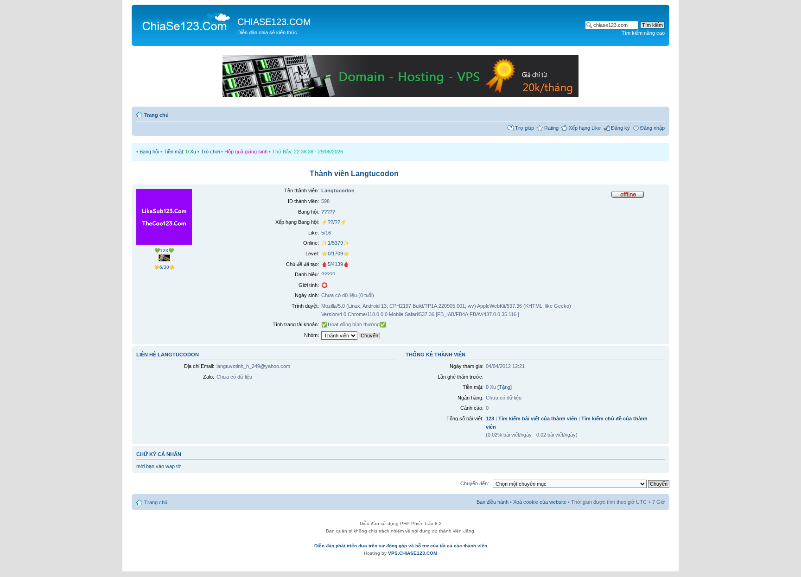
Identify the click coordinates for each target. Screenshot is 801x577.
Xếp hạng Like (585, 128)
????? (328, 212)
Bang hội (149, 151)
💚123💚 (164, 250)
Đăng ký (620, 128)
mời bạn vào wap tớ (158, 466)
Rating (551, 128)
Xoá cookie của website (539, 502)
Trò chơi (210, 151)
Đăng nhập (652, 128)
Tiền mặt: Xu (180, 151)
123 (490, 418)
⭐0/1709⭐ (335, 253)
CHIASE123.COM (274, 22)
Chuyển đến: (474, 483)
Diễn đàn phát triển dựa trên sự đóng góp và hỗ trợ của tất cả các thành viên (400, 545)
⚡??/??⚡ (334, 222)
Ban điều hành (493, 502)
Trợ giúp (524, 128)
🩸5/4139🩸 (335, 264)
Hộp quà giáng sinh (245, 151)
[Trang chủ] (185, 21)
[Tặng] (504, 387)
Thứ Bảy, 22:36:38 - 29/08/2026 (307, 151)
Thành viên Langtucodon (354, 174)
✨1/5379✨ (335, 243)
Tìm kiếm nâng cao (643, 33)
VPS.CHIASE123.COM (412, 553)
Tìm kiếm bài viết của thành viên (537, 418)
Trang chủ (156, 115)
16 (328, 232)
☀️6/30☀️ (164, 267)
